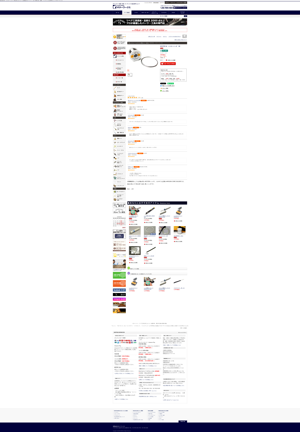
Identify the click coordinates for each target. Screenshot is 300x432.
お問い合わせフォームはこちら (171, 400)
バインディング (120, 185)
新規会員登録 (136, 413)
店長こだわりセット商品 (120, 114)
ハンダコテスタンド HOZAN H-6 (133, 288)
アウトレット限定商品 (120, 68)
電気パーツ (119, 138)
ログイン (165, 36)
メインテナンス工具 (120, 128)
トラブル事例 (151, 416)
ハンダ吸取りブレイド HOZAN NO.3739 (148, 288)
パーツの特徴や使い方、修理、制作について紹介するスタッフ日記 (119, 270)
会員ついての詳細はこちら (121, 399)
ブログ (173, 12)
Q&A (149, 419)
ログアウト (135, 416)
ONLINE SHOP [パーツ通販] (138, 410)
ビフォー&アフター (152, 415)
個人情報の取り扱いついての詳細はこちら (173, 385)
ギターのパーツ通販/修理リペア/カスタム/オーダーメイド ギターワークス (123, 5)
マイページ (159, 36)
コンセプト (164, 12)
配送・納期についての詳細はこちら (148, 365)
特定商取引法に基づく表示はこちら (148, 396)
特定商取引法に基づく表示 (138, 419)
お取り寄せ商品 (120, 72)
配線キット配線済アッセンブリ (121, 106)
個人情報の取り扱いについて (120, 416)
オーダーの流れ (162, 412)
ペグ (118, 170)
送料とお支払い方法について (181, 39)
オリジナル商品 (120, 56)
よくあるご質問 (162, 415)
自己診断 (150, 418)
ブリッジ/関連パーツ (119, 162)
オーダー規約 (161, 419)
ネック (118, 87)
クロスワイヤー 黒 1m (179, 288)
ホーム (117, 12)
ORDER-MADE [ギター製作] (163, 410)
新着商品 (119, 63)
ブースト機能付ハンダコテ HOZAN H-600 (164, 288)
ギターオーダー (145, 12)
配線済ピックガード (120, 110)
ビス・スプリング (121, 142)
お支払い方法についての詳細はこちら (124, 373)
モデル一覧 (119, 81)
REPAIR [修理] (150, 410)
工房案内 (160, 413)
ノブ (118, 158)
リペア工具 (119, 120)
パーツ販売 (126, 12)
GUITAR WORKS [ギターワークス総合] (121, 410)
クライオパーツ (120, 60)
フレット (119, 181)
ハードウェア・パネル (120, 154)
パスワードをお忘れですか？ (175, 36)
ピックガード (120, 146)
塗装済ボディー (120, 95)
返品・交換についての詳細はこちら (172, 345)
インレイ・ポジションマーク (121, 178)
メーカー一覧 (120, 77)
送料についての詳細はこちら (146, 379)
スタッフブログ (117, 413)
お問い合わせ (117, 418)
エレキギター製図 (120, 199)
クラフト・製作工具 (119, 124)
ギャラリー (161, 416)
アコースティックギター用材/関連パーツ (120, 195)
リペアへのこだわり (152, 412)
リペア (136, 12)
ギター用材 (119, 99)
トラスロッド (120, 173)
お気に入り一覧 (151, 36)
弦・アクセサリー (121, 191)
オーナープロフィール (154, 12)
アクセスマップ (182, 12)
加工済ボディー (120, 91)
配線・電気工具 (120, 132)
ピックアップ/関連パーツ (120, 166)
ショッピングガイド (137, 412)
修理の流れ (150, 413)
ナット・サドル (120, 150)
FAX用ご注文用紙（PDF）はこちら (148, 390)
